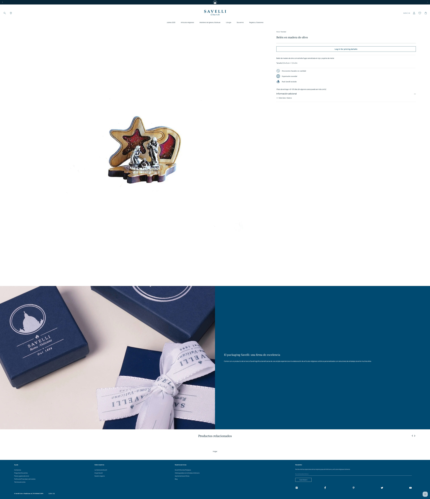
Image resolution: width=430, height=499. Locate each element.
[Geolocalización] (10, 13)
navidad (283, 32)
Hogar (215, 451)
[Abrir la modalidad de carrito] (425, 13)
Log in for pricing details (346, 49)
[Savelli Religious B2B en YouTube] (410, 488)
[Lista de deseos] (419, 13)
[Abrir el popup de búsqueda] (5, 13)
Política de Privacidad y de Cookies (24, 479)
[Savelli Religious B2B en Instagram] (296, 488)
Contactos (17, 470)
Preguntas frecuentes (21, 473)
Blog (176, 479)
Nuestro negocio (100, 476)
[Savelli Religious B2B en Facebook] (325, 488)
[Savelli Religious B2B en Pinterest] (353, 488)
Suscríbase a (303, 480)
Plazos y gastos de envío (21, 476)
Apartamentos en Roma (182, 476)
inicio (278, 32)
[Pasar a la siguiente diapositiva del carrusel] (415, 436)
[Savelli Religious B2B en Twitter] (382, 488)
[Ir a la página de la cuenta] (413, 13)
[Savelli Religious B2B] (215, 13)
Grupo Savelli (99, 473)
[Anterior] (2, 2)
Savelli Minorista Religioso (183, 470)
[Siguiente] (427, 2)
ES (409, 13)
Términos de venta (19, 482)
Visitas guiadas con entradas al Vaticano (187, 473)
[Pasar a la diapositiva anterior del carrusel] (412, 436)
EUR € (405, 13)
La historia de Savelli (101, 470)
